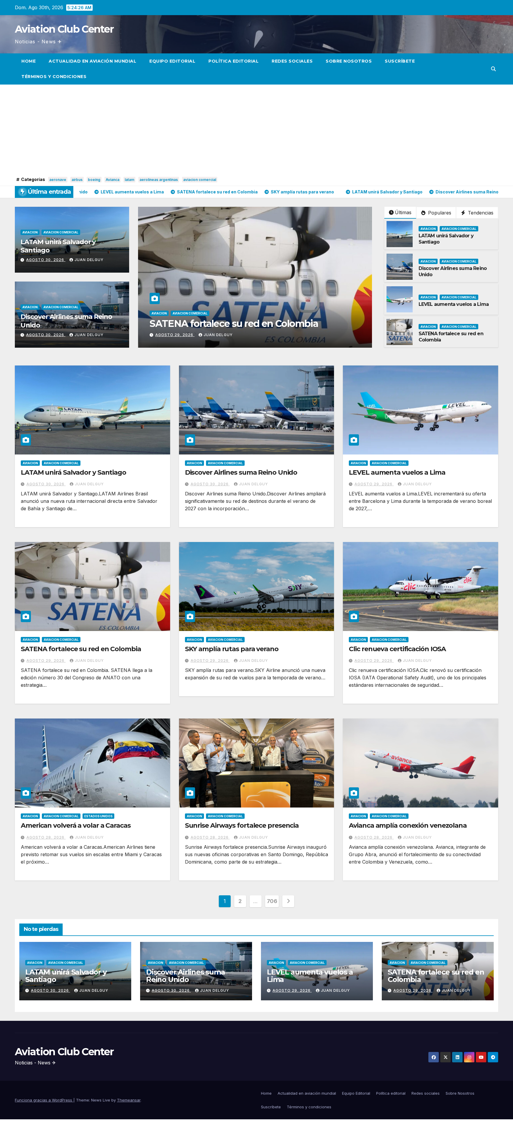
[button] (493, 69)
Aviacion (30, 232)
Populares (439, 213)
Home (28, 61)
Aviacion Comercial (60, 232)
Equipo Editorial (172, 61)
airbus (77, 179)
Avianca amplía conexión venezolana (408, 825)
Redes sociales (292, 61)
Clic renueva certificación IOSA (397, 649)
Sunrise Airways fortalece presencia (242, 825)
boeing (94, 179)
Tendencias (479, 213)
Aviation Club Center (64, 29)
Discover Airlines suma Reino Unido (241, 472)
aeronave (57, 179)
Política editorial (233, 61)
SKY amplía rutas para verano (214, 323)
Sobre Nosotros (349, 61)
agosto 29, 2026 (174, 335)
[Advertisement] (256, 130)
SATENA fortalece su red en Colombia (81, 649)
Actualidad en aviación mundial (92, 61)
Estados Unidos (98, 816)
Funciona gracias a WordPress (44, 1100)
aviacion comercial (199, 179)
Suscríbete (400, 61)
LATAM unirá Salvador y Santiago (73, 472)
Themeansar (128, 1100)
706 (272, 901)
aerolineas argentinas (159, 179)
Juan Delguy (89, 260)
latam (129, 179)
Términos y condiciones (53, 76)
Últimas (403, 212)
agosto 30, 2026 (45, 260)
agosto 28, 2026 (46, 837)
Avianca (112, 179)
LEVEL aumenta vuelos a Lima (454, 304)
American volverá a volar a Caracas (76, 825)
